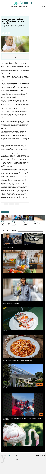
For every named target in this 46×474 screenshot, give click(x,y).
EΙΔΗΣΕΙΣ (16, 455)
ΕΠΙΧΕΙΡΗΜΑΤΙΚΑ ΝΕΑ (17, 460)
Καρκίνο (13, 135)
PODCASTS (24, 6)
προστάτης (5, 100)
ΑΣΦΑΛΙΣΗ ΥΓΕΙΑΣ (11, 458)
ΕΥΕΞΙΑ (13, 6)
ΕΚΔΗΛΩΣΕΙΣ (16, 459)
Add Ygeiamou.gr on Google (15, 57)
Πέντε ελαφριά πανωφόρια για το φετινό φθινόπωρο (11, 303)
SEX (15, 464)
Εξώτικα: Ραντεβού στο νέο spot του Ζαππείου (10, 331)
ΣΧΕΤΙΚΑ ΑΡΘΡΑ (5, 211)
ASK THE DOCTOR (17, 458)
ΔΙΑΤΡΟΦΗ (20, 6)
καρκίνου (3, 151)
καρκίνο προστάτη (5, 158)
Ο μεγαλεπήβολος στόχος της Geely (30, 245)
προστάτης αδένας (24, 62)
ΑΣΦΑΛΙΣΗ (16, 6)
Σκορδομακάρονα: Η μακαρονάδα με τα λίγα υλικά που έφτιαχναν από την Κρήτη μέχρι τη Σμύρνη (17, 360)
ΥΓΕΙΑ (11, 6)
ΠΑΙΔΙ (15, 463)
